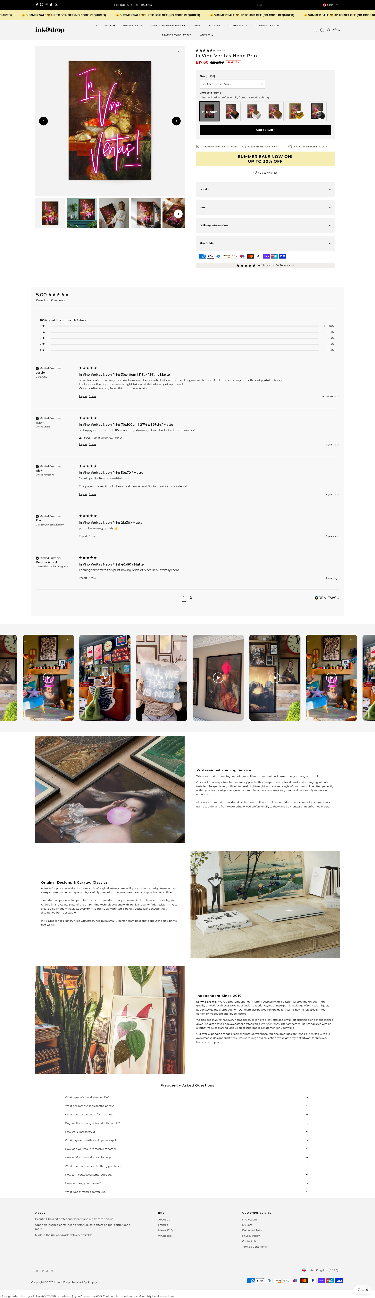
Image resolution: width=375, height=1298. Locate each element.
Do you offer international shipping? (88, 1157)
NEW (197, 25)
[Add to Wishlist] (180, 50)
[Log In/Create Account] (328, 30)
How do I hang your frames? (83, 1183)
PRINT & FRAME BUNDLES (167, 25)
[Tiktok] (51, 5)
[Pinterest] (47, 5)
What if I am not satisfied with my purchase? (93, 1166)
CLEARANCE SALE (267, 25)
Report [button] (83, 396)
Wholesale (165, 1235)
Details (204, 189)
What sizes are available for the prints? (89, 1105)
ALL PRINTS (104, 25)
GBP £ (331, 4)
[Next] (258, 5)
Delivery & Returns (254, 1230)
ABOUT (205, 35)
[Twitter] (56, 5)
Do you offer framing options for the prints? (92, 1123)
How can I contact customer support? (88, 1174)
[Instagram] (41, 5)
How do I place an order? (80, 1131)
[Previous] (117, 5)
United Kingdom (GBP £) (322, 1270)
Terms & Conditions (254, 1246)
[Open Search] (322, 30)
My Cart (247, 1224)
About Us (164, 1219)
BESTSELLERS (132, 25)
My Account (249, 1219)
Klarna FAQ (165, 1230)
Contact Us (249, 1241)
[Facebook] (37, 5)
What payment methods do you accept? (90, 1140)
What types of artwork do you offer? (87, 1097)
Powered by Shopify (84, 1282)
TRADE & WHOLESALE (177, 35)
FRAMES (214, 25)
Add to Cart (265, 129)
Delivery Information (214, 225)
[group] (56, 294)
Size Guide (206, 243)
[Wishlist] (315, 30)
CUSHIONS (236, 25)
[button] (265, 50)
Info (202, 207)
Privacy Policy (251, 1235)
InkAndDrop (62, 1282)
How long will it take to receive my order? (91, 1148)
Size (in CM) (207, 76)
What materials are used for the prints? (89, 1114)
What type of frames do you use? (85, 1191)
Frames (163, 1224)
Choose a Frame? (211, 92)
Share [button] (92, 396)
